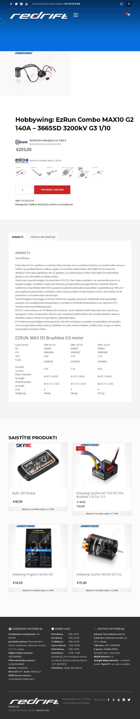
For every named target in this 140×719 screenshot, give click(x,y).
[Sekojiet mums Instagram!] (123, 699)
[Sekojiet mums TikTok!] (113, 699)
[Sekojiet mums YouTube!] (118, 699)
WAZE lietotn (101, 656)
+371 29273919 (112, 645)
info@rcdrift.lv (111, 649)
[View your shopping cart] (128, 15)
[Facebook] (11, 3)
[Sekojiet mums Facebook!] (108, 699)
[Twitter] (16, 3)
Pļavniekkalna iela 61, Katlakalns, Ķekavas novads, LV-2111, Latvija (110, 638)
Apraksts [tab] (17, 236)
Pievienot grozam (52, 189)
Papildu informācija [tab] (43, 236)
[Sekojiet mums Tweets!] (128, 699)
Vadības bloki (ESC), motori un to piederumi (51, 204)
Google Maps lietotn (106, 660)
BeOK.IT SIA (43, 710)
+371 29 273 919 (71, 4)
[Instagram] (21, 3)
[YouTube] (26, 3)
